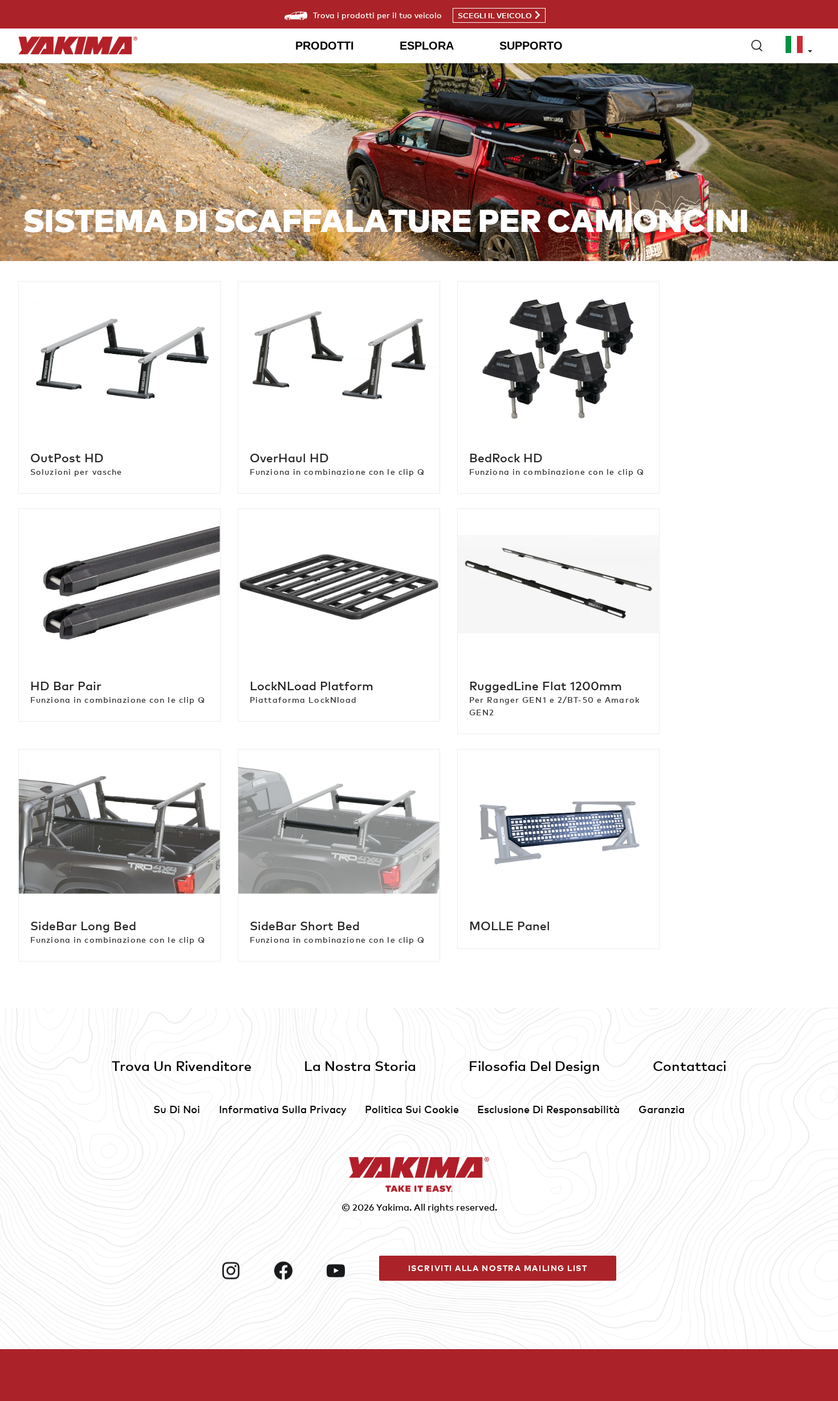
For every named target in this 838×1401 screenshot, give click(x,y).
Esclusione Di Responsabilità (548, 1108)
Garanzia (661, 1108)
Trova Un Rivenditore (181, 1065)
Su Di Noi (176, 1108)
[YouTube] (348, 1270)
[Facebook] (296, 1270)
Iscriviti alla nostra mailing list (498, 1268)
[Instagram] (243, 1270)
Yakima (392, 1207)
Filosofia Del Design (534, 1065)
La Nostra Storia (360, 1065)
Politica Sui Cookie (412, 1108)
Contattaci (689, 1065)
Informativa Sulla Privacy (283, 1108)
